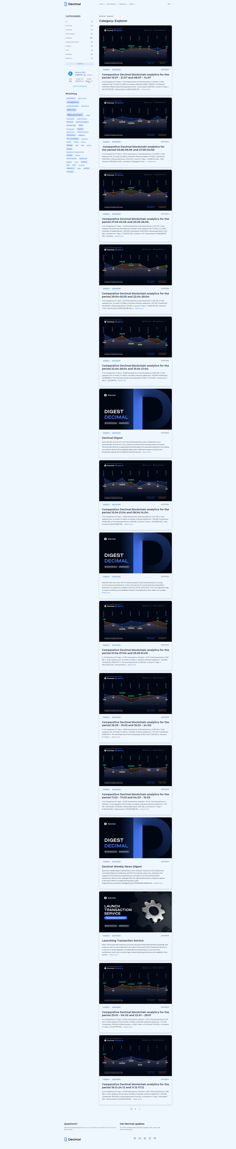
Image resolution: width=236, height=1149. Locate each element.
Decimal (70, 122)
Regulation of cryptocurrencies (75, 152)
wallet (79, 168)
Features (122, 4)
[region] (80, 41)
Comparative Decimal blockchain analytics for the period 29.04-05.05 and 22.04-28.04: (135, 295)
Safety (69, 155)
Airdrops (69, 25)
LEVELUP (69, 142)
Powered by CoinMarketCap (80, 86)
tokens (84, 162)
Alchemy (69, 30)
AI (66, 21)
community (70, 119)
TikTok (76, 162)
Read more (146, 89)
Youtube (70, 172)
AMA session (71, 98)
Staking (69, 162)
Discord (87, 1127)
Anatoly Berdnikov (72, 42)
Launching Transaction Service (123, 940)
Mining (76, 142)
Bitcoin (71, 109)
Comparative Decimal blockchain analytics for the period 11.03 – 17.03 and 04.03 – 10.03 (135, 796)
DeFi (81, 125)
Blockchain (75, 114)
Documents (111, 4)
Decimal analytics (82, 122)
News (69, 145)
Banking (69, 54)
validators (70, 168)
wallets (86, 168)
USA (68, 165)
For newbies (72, 139)
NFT (77, 145)
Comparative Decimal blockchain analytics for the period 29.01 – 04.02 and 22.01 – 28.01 (135, 1014)
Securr (78, 155)
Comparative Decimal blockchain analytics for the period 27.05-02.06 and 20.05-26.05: (135, 220)
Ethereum (71, 135)
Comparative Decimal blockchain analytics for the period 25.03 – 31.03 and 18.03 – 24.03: (135, 724)
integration (85, 139)
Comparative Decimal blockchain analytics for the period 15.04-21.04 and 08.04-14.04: (135, 511)
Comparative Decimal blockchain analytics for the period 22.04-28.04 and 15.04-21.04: (135, 367)
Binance (69, 58)
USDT (74, 165)
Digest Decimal (70, 132)
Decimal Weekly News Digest (122, 866)
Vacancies (81, 165)
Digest (80, 129)
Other (69, 149)
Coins (88, 115)
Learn (131, 4)
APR (67, 50)
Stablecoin (83, 158)
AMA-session (70, 34)
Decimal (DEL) (80, 72)
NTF (82, 145)
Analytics (69, 38)
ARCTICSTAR (85, 106)
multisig (83, 142)
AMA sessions (82, 98)
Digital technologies (82, 132)
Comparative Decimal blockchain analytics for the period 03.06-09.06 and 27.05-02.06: (133, 148)
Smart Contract (72, 158)
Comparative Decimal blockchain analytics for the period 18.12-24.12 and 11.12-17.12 (135, 1086)
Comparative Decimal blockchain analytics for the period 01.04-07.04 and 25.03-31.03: (135, 651)
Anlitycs (68, 46)
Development (70, 129)
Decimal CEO (71, 125)
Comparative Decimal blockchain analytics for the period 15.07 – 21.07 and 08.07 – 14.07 (135, 76)
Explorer (82, 135)
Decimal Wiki (109, 1127)
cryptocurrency (82, 119)
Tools (101, 4)
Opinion (89, 145)
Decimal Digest (112, 437)
